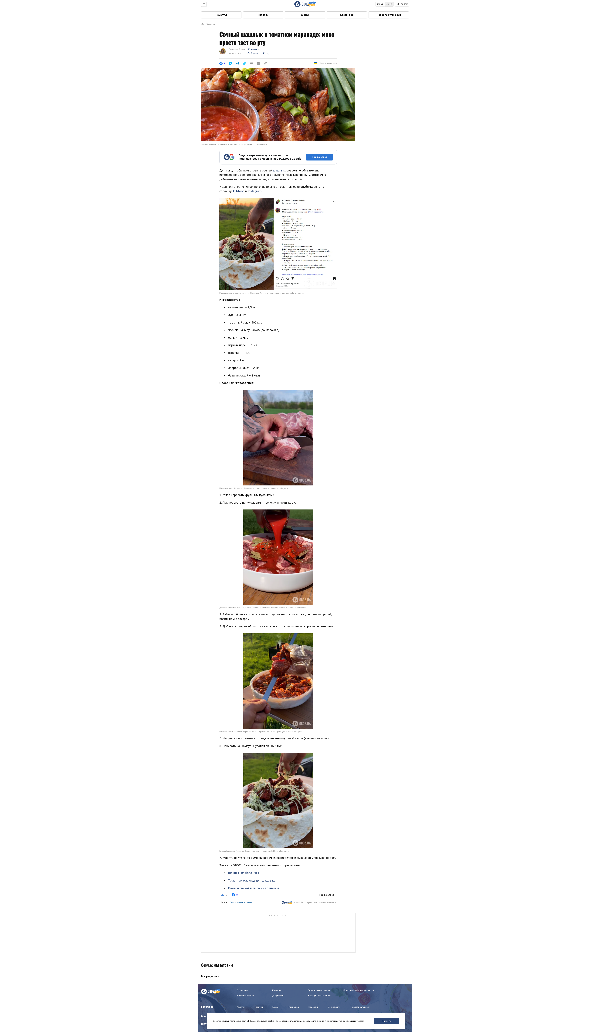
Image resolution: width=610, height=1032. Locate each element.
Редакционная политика (241, 902)
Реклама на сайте (245, 995)
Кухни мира (293, 1007)
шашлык (279, 170)
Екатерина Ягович (237, 49)
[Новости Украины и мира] (287, 902)
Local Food (346, 14)
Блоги (204, 1016)
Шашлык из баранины (243, 873)
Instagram (255, 191)
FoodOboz (300, 902)
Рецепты (221, 14)
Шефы (305, 14)
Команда (276, 990)
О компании (242, 990)
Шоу (204, 1023)
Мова (380, 4)
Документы (278, 995)
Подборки (313, 1007)
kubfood (238, 191)
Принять (386, 1021)
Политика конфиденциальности (358, 990)
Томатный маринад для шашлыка (251, 880)
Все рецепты (209, 976)
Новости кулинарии (389, 14)
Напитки (263, 14)
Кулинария (253, 49)
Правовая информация (319, 990)
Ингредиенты (334, 1007)
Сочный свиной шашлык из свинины (253, 888)
